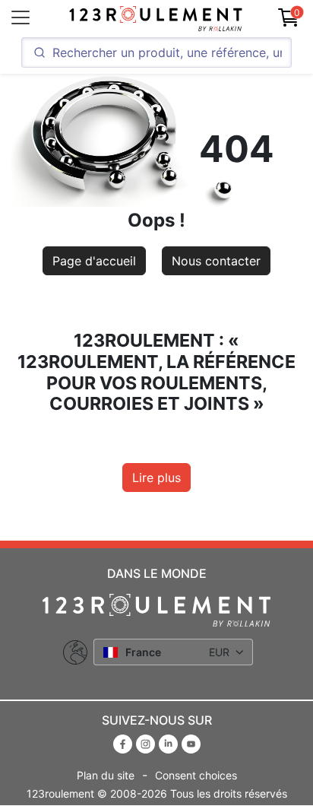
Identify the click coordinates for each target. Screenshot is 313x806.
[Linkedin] (170, 742)
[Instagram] (147, 742)
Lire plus (156, 477)
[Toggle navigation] (20, 17)
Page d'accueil (94, 260)
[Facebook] (124, 742)
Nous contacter (216, 260)
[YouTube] (191, 742)
